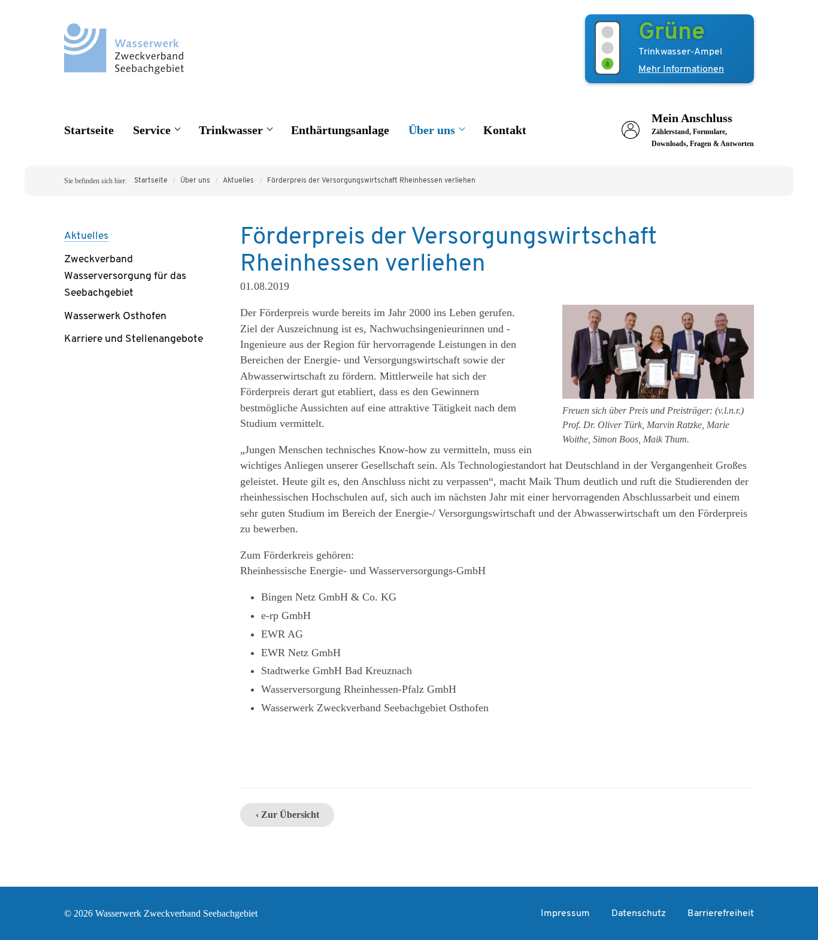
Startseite (89, 130)
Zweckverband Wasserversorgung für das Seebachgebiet (125, 276)
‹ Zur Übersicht (287, 814)
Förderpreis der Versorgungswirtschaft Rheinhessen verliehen (371, 180)
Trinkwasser (231, 130)
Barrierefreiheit (720, 913)
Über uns (431, 130)
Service (152, 130)
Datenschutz (638, 913)
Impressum (565, 913)
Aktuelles (238, 180)
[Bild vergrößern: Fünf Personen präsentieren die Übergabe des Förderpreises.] (658, 396)
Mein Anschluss (703, 129)
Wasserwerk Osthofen (115, 316)
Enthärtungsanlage (340, 130)
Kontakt (504, 130)
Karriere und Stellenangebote (133, 339)
